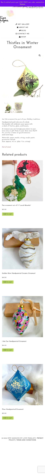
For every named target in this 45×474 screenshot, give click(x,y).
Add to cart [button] (7, 214)
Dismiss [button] (22, 4)
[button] (40, 55)
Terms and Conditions (26, 440)
